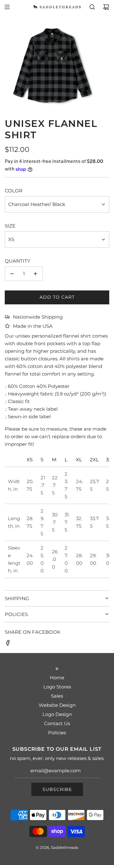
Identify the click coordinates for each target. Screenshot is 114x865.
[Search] (92, 7)
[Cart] (106, 7)
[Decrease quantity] (12, 274)
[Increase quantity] (35, 274)
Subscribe (57, 789)
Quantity (17, 261)
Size (10, 226)
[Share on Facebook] (8, 644)
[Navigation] (7, 7)
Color (13, 191)
